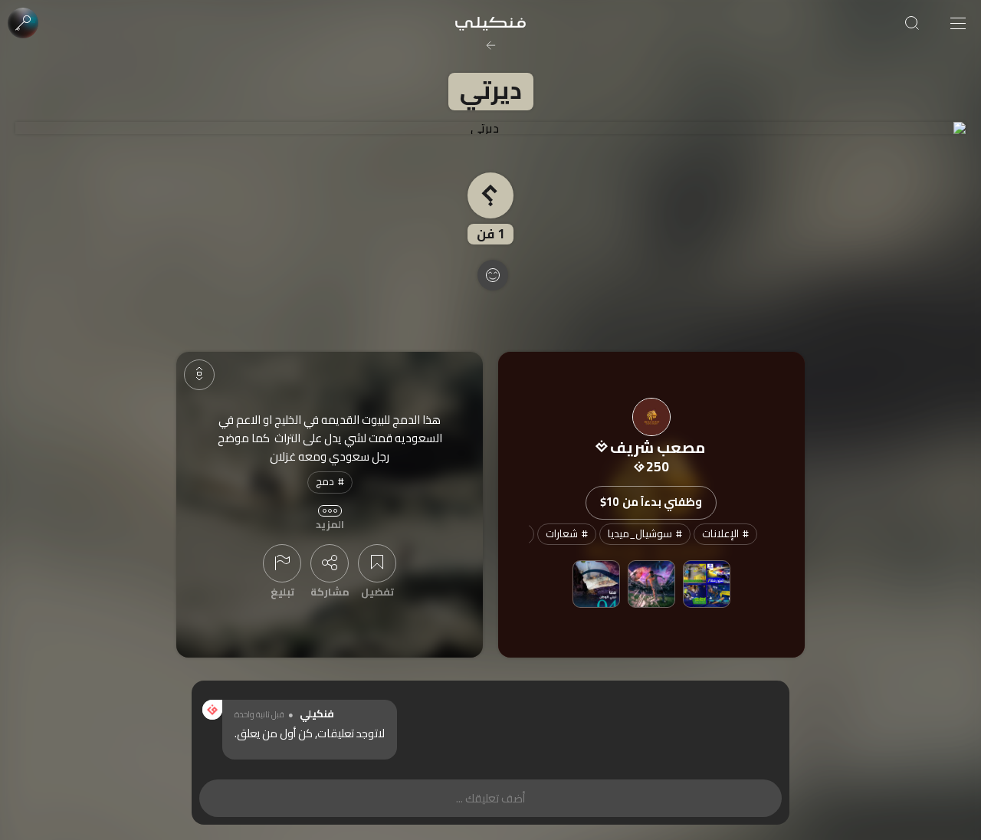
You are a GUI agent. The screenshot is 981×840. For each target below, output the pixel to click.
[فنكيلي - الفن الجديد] (490, 23)
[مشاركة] (329, 563)
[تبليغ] (282, 563)
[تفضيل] (377, 563)
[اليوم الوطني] (596, 584)
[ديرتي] (490, 128)
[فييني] (651, 584)
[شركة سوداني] (706, 584)
